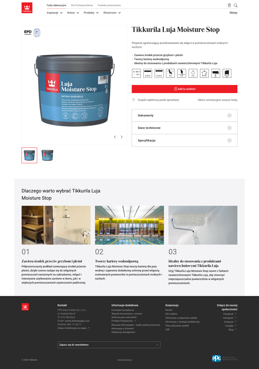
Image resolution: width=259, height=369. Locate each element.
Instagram (228, 318)
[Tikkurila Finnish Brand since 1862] (36, 32)
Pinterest (228, 322)
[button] (229, 5)
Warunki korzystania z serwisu (127, 313)
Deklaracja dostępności (123, 332)
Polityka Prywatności (122, 321)
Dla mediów (171, 313)
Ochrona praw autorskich (124, 317)
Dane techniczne (149, 128)
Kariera (169, 310)
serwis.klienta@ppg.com (77, 321)
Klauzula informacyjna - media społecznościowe (136, 325)
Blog (231, 329)
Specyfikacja (146, 140)
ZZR (167, 329)
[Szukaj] (235, 5)
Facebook (228, 314)
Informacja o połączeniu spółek (181, 318)
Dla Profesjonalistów (82, 5)
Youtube (229, 325)
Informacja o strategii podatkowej (182, 321)
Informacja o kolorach (123, 328)
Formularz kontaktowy (123, 310)
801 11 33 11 (74, 324)
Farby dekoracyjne (56, 5)
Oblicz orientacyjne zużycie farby (217, 99)
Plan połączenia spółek (177, 325)
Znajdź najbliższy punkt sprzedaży (158, 99)
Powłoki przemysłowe (109, 5)
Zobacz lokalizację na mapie (72, 328)
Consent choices (125, 360)
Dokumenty (145, 115)
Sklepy (233, 12)
